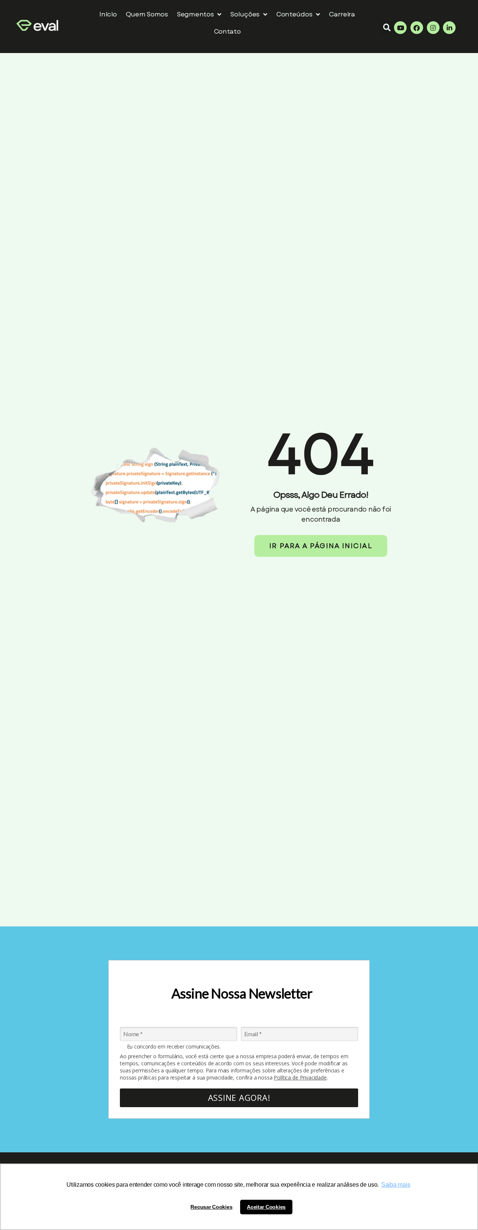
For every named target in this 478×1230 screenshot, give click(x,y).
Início (108, 14)
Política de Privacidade (300, 1077)
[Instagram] (433, 27)
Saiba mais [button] (395, 1184)
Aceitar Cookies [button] (266, 1207)
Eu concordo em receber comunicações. (174, 1046)
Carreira (342, 14)
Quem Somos (147, 14)
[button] (387, 27)
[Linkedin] (449, 27)
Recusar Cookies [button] (211, 1207)
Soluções (245, 14)
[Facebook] (416, 27)
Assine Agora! (239, 1097)
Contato (227, 31)
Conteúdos (294, 14)
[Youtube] (400, 27)
